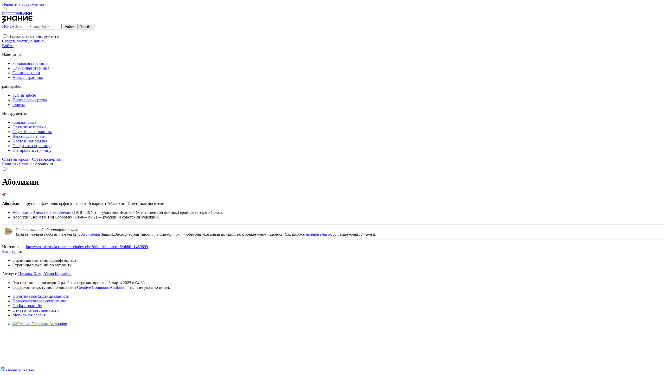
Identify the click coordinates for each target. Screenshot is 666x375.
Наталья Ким (29, 274)
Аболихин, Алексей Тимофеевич (41, 212)
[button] (5, 36)
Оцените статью (20, 370)
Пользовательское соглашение (39, 301)
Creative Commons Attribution (102, 287)
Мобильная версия (29, 315)
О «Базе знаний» (27, 305)
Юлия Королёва (57, 274)
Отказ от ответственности (35, 310)
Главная (9, 164)
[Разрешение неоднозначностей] (4, 194)
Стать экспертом (47, 159)
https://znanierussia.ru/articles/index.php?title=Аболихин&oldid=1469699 (87, 247)
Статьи (25, 164)
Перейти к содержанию (23, 4)
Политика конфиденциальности (40, 296)
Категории (11, 251)
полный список (319, 234)
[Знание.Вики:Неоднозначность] (9, 234)
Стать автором (15, 159)
